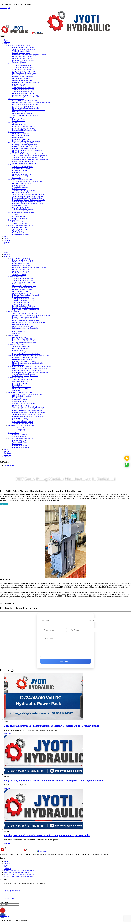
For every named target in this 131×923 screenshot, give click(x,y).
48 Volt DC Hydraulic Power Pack (23, 69)
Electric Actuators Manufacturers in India (25, 108)
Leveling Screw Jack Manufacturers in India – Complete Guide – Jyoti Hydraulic (47, 835)
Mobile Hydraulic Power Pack (22, 80)
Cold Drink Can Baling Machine (22, 209)
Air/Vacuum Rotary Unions (21, 139)
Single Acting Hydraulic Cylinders (23, 49)
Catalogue (7, 242)
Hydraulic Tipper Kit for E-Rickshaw (24, 148)
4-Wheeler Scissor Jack (19, 224)
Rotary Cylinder (17, 137)
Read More (7, 733)
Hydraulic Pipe (17, 172)
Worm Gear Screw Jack (16, 99)
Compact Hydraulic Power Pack (22, 75)
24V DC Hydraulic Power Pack (22, 67)
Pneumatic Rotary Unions (20, 135)
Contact (6, 244)
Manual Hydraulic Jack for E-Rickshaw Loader (27, 150)
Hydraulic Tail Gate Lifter (20, 84)
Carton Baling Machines (20, 187)
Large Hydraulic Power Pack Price (23, 93)
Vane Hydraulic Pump (19, 229)
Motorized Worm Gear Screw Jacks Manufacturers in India (31, 102)
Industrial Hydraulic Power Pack (22, 77)
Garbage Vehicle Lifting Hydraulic (23, 161)
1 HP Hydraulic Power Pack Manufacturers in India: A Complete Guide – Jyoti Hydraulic (51, 725)
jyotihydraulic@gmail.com (12, 890)
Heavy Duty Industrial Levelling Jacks (24, 126)
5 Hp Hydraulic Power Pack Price (23, 91)
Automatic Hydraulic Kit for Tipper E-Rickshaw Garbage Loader (29, 154)
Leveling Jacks (13, 123)
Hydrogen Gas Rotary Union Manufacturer (26, 141)
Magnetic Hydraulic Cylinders (22, 58)
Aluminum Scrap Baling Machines (23, 191)
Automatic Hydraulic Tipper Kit (22, 167)
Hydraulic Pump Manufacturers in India (21, 225)
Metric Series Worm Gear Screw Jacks (24, 113)
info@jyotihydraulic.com (12, 892)
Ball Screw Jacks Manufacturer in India (25, 104)
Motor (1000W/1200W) (20, 176)
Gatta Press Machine (19, 189)
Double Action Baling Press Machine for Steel (27, 198)
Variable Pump (17, 231)
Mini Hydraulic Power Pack (21, 78)
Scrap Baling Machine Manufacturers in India (27, 181)
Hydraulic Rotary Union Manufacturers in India (19, 874)
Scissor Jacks (16, 178)
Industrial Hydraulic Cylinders (22, 56)
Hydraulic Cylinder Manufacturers (19, 45)
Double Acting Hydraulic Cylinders (23, 47)
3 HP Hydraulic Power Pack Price (23, 89)
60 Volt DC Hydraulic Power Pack (23, 71)
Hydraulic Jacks (13, 220)
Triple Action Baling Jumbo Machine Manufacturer (28, 196)
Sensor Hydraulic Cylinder (21, 53)
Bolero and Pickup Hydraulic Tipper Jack (25, 82)
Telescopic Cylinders (19, 62)
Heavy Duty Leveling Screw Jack (23, 128)
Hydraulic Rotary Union (16, 132)
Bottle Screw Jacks (18, 119)
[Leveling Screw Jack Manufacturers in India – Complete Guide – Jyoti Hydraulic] (43, 829)
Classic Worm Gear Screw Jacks (22, 106)
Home (6, 40)
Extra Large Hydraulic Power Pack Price (25, 95)
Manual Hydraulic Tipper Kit (21, 174)
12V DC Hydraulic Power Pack (22, 66)
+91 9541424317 (9, 465)
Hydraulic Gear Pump (19, 227)
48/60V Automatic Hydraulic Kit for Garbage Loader (29, 156)
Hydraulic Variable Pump (20, 235)
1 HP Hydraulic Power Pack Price (23, 86)
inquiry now (4, 504)
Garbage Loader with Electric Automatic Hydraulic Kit (30, 159)
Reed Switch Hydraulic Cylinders (23, 60)
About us (7, 42)
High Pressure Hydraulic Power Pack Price (26, 97)
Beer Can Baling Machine (20, 207)
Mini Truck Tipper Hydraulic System (24, 73)
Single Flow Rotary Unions (21, 134)
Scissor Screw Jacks (18, 121)
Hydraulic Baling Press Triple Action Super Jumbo (28, 200)
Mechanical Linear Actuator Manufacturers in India (28, 110)
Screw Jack (12, 117)
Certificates (7, 240)
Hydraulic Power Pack (15, 64)
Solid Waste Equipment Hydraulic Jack (25, 163)
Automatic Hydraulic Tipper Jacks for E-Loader (27, 157)
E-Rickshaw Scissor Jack (20, 222)
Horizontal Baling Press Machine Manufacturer (27, 203)
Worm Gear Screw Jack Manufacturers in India (19, 870)
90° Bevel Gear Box (18, 216)
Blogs (6, 236)
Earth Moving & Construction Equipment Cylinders (29, 55)
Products (7, 44)
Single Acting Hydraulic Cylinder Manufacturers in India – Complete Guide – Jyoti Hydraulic (53, 780)
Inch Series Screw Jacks (20, 111)
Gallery (6, 238)
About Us (7, 863)
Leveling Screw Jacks (19, 124)
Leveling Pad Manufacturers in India (24, 130)
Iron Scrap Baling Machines (21, 192)
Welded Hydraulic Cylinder (21, 51)
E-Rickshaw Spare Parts (16, 165)
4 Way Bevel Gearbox (19, 218)
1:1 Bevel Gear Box (18, 214)
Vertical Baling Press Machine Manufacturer (26, 202)
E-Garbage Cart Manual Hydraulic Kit (24, 145)
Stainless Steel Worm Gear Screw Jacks (25, 115)
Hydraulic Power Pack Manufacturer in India (18, 876)
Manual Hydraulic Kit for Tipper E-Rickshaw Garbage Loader (28, 143)
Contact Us (7, 869)
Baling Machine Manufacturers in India (21, 179)
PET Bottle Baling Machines (21, 183)
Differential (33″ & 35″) (20, 170)
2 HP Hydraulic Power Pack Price (23, 88)
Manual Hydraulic (18, 152)
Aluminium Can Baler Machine (22, 211)
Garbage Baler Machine (20, 205)
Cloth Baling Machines (19, 185)
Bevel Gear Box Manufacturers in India (21, 213)
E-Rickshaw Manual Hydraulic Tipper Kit (26, 146)
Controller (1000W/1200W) (21, 168)
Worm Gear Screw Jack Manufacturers (24, 100)
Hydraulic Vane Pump (19, 233)
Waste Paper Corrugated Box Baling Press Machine (29, 194)
